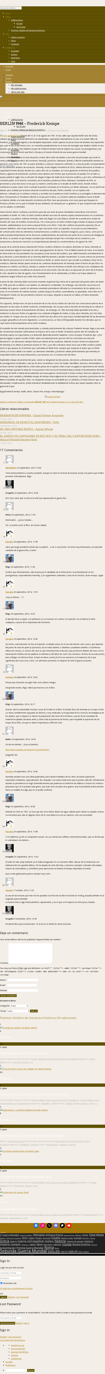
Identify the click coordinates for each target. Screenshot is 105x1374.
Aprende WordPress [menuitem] (20, 1352)
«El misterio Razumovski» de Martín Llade (26, 1176)
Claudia (9, 890)
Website (3, 990)
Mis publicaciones (19, 88)
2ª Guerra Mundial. (9, 1235)
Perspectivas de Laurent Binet (18, 1208)
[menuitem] (55, 1370)
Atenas (78, 1235)
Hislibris (49, 1241)
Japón (33, 1244)
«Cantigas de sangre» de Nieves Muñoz (24, 1053)
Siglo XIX (54, 1251)
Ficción (19, 23)
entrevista (47, 1238)
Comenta (4, 963)
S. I (96, 1103)
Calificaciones (17, 20)
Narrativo (34, 1144)
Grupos (14, 54)
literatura (48, 1244)
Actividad (15, 51)
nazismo (57, 1244)
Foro (13, 61)
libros (40, 1244)
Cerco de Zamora (20, 1062)
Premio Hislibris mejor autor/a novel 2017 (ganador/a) (55, 1100)
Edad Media (96, 1235)
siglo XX (73, 1251)
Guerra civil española (31, 1241)
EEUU (25, 1238)
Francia (92, 1238)
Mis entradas (16, 85)
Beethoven (19, 1185)
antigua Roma (69, 1235)
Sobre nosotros (18, 37)
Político (55, 1103)
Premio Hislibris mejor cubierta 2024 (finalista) (51, 1214)
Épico (92, 1059)
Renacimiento (15, 1218)
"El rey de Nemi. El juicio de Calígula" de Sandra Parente (34, 1094)
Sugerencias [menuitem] (16, 1358)
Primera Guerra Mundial (29, 1248)
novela (67, 1244)
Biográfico (45, 1103)
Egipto (32, 1238)
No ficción (20, 27)
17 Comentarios (31, 130)
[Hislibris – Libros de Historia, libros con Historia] (13, 100)
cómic (85, 1235)
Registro (8, 81)
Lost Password (22, 1297)
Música (28, 1185)
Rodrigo (9, 677)
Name (2, 980)
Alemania (39, 1235)
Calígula (68, 1103)
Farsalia (9, 541)
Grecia (4, 1241)
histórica (88, 1241)
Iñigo (2, 130)
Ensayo (38, 1238)
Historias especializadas (58, 130)
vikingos (72, 1144)
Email (2, 985)
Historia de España (75, 1241)
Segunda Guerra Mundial (23, 1251)
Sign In (26, 1323)
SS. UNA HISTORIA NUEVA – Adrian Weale (26, 429)
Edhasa (3, 1238)
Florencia (4, 1218)
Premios (94, 1245)
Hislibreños (10, 47)
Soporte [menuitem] (14, 1355)
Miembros (15, 58)
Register (11, 1297)
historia (60, 1241)
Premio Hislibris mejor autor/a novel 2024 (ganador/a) (55, 1182)
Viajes (80, 1252)
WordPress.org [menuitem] (17, 1345)
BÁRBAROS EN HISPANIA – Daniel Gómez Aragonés (32, 415)
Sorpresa (3, 1232)
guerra (13, 1241)
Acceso (8, 78)
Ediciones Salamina (13, 1238)
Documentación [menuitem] (18, 1348)
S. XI (31, 1062)
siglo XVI (64, 1251)
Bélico (2, 1062)
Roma (91, 1103)
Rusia (57, 1248)
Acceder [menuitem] (9, 1362)
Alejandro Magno (26, 1235)
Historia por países (15, 1141)
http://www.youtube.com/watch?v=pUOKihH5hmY (27, 749)
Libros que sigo (17, 92)
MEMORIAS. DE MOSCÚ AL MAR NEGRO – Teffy (29, 422)
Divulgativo (24, 1144)
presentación (8, 1248)
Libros (8, 16)
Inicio (7, 13)
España (56, 1238)
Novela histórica (81, 1244)
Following (9, 75)
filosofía (85, 1238)
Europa (78, 1238)
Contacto (15, 44)
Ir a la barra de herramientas (12, 1340)
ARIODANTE (11, 467)
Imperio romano (80, 1103)
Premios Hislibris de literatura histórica (28, 30)
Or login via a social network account (16, 1288)
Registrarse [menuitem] (10, 1365)
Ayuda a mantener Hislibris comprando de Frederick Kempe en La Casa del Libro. (42, 402)
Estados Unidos (67, 1238)
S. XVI (24, 1218)
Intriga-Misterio (90, 1214)
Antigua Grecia (54, 1235)
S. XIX (35, 1185)
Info (7, 34)
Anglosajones (52, 1144)
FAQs (13, 40)
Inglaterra (63, 1144)
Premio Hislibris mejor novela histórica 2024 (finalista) (55, 1059)
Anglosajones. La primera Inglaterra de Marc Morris (32, 1135)
